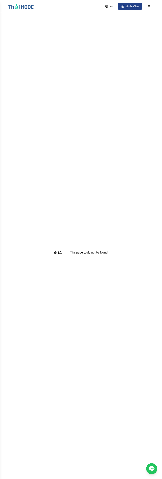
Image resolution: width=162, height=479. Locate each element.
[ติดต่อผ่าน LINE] (151, 468)
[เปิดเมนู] (149, 6)
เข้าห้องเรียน (132, 6)
